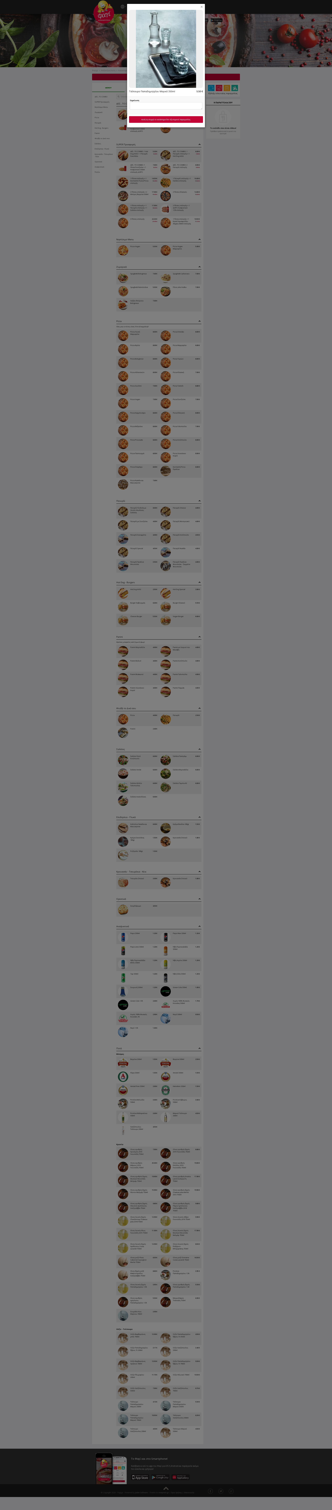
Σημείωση (134, 100)
